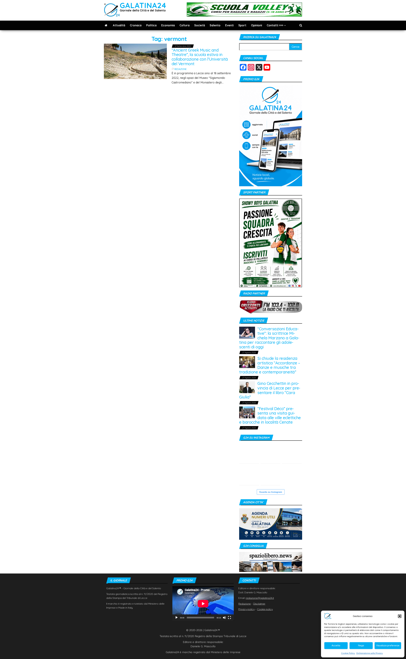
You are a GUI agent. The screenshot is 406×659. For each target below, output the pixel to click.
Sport (242, 25)
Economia (168, 25)
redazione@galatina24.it (260, 598)
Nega (361, 645)
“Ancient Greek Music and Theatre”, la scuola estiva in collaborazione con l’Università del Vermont (200, 56)
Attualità (119, 25)
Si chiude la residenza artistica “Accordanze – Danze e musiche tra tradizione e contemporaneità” (269, 365)
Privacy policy (246, 609)
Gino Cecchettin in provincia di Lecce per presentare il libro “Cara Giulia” (269, 390)
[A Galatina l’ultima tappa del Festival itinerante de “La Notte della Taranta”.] (292, 475)
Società (199, 25)
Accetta (336, 645)
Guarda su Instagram (270, 492)
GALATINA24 (143, 5)
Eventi (229, 25)
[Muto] (224, 617)
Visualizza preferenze (387, 645)
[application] (203, 603)
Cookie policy (265, 609)
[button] (399, 616)
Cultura (185, 25)
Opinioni (256, 25)
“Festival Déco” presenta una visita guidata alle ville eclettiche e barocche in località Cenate (270, 415)
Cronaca (135, 25)
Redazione (180, 69)
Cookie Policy (348, 653)
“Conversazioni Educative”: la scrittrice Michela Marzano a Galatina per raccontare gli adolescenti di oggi (269, 337)
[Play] (176, 617)
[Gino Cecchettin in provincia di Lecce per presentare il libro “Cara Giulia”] (247, 387)
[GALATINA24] (106, 25)
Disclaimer (259, 603)
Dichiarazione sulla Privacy (369, 653)
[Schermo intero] (229, 617)
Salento (215, 25)
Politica (151, 25)
